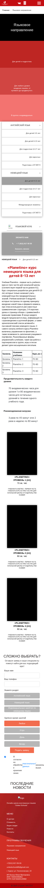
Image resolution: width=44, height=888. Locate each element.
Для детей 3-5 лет (33, 133)
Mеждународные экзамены (29, 205)
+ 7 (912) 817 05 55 (24, 244)
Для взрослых (34, 157)
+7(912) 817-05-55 (14, 863)
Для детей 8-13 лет (32, 181)
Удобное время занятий (15, 718)
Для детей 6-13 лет (32, 141)
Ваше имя (8, 671)
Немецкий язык (13, 850)
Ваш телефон (10, 679)
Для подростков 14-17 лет (30, 149)
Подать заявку (22, 750)
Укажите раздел (11, 690)
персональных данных (29, 765)
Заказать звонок (22, 249)
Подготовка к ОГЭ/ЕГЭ (31, 165)
